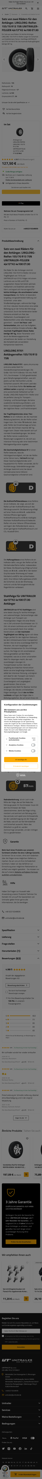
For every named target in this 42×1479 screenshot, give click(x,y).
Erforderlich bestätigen (21, 766)
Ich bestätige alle (21, 759)
